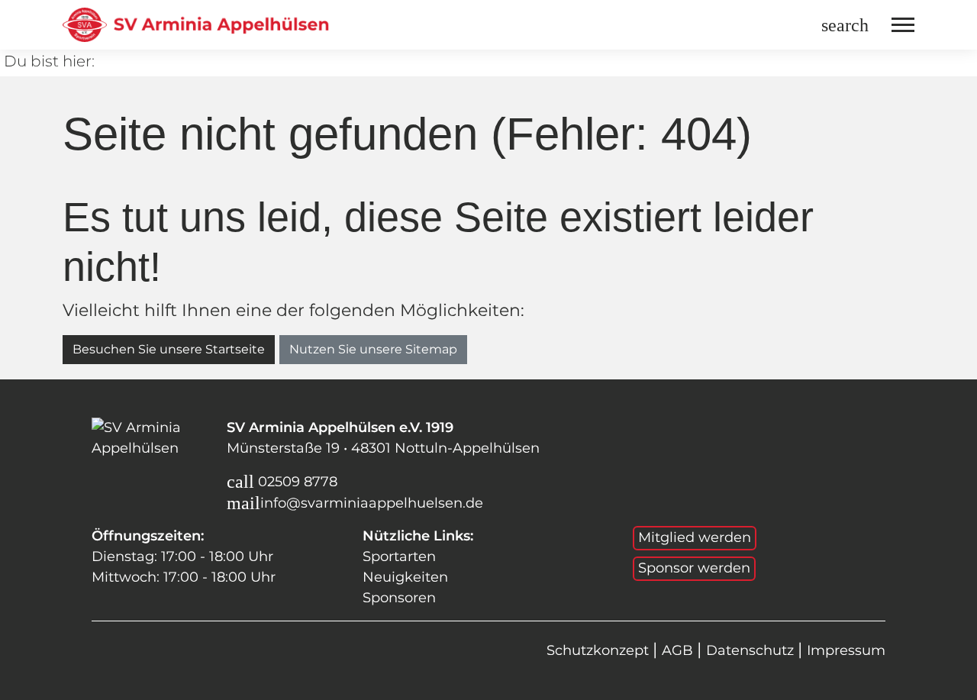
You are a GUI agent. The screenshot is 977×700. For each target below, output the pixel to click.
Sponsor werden (694, 568)
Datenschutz (752, 650)
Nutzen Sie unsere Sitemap (373, 349)
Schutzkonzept (600, 650)
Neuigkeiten (405, 577)
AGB (679, 650)
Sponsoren (399, 597)
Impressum (846, 650)
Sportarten (399, 556)
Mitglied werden (694, 537)
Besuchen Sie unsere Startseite (169, 349)
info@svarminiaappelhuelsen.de (371, 503)
